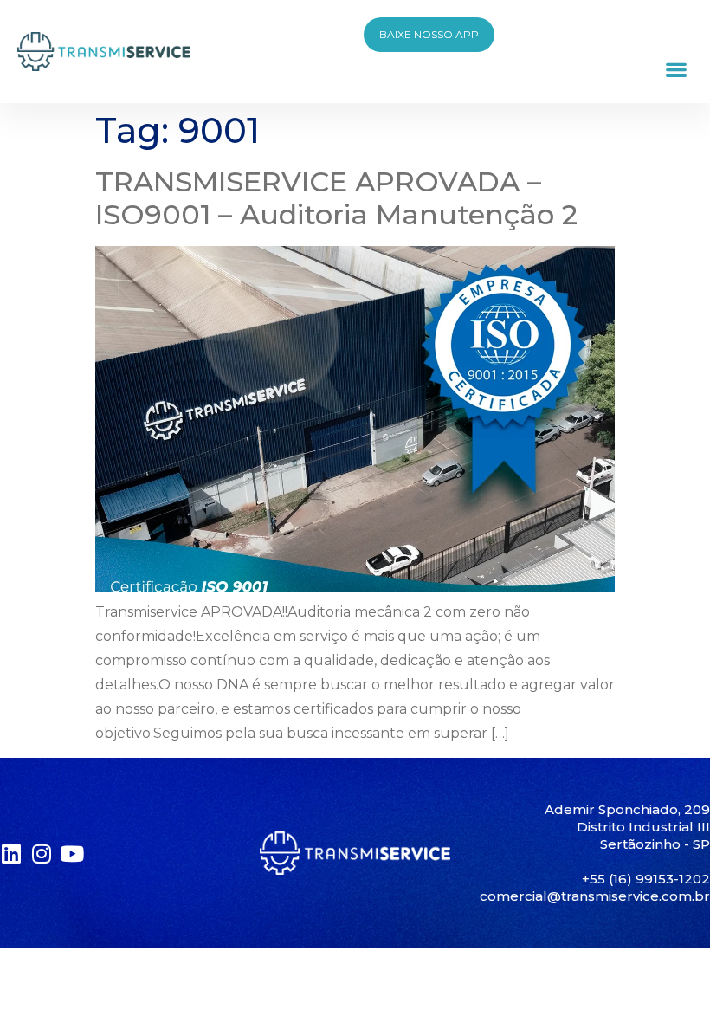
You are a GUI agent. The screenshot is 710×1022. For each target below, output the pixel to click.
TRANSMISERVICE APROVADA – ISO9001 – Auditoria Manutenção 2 (336, 198)
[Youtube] (71, 853)
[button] (676, 69)
